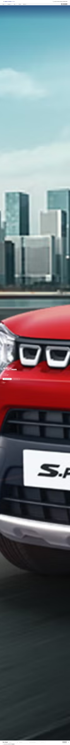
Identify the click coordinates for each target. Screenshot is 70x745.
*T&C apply (4, 382)
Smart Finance (16, 378)
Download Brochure (7, 378)
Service (20, 4)
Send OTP (42, 742)
